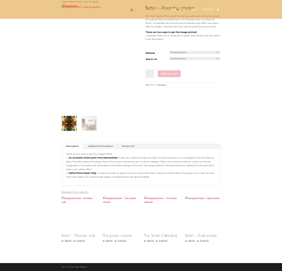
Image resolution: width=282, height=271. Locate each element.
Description (72, 146)
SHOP (193, 9)
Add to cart (169, 73)
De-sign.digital (78, 267)
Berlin (170, 85)
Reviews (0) (128, 146)
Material (150, 53)
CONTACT (208, 9)
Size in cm (151, 59)
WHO (183, 9)
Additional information (100, 146)
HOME (173, 9)
